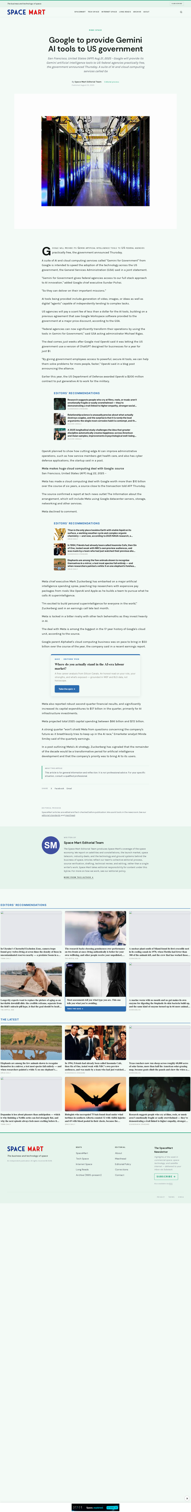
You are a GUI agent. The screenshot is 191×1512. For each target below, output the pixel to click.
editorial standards (51, 815)
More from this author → (79, 877)
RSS (170, 1184)
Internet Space (109, 12)
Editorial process (111, 82)
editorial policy (117, 871)
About (146, 12)
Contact (119, 1175)
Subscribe (177, 3)
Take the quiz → (67, 689)
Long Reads (125, 12)
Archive (137, 12)
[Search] (181, 12)
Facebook (59, 788)
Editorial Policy (123, 1164)
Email (69, 788)
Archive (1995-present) (89, 1175)
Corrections (121, 1169)
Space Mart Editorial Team (88, 82)
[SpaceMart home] (26, 12)
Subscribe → (166, 1176)
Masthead (120, 1158)
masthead (70, 815)
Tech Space (93, 12)
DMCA (181, 1197)
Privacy (161, 1197)
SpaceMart (80, 12)
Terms (171, 1197)
